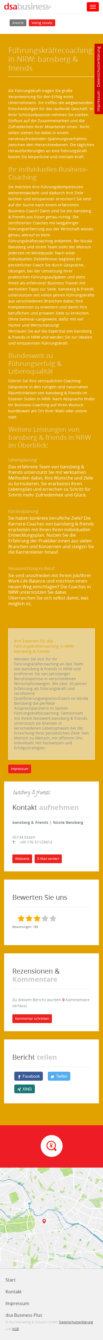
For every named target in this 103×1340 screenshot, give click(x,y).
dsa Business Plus (23, 1315)
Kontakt (13, 1292)
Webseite (22, 859)
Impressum (98, 101)
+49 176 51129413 (35, 842)
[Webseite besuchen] (31, 793)
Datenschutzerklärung (98, 66)
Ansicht (19, 22)
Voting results (42, 23)
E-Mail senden (48, 859)
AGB (15, 1329)
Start (10, 1280)
